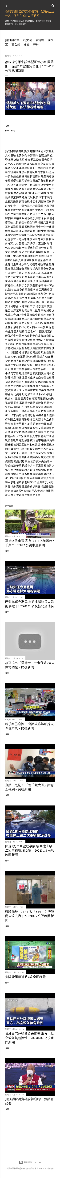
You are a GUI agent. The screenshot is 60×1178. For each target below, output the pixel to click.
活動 (16, 469)
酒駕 (13, 197)
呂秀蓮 (47, 449)
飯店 (21, 428)
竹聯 (24, 344)
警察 (21, 243)
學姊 (48, 164)
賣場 (7, 306)
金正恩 (21, 356)
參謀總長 (49, 474)
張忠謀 (9, 344)
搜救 (51, 239)
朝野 (7, 256)
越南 (32, 151)
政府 (46, 252)
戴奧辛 (42, 348)
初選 (7, 381)
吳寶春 (41, 164)
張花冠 (14, 231)
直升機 (44, 239)
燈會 (38, 159)
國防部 (51, 193)
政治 (13, 130)
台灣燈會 (35, 369)
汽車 (41, 197)
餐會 (35, 189)
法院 (38, 231)
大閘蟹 (34, 348)
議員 (40, 205)
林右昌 (40, 273)
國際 (26, 436)
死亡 (27, 252)
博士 (52, 453)
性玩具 (41, 356)
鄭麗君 (36, 352)
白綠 (45, 168)
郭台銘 (16, 44)
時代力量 (37, 235)
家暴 (49, 247)
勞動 (43, 469)
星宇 (38, 440)
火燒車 (31, 302)
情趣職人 (46, 386)
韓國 (33, 356)
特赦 (18, 189)
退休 (30, 247)
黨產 (43, 176)
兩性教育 (29, 449)
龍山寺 (12, 314)
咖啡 (24, 302)
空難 (49, 352)
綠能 (29, 293)
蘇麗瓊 (12, 369)
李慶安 (9, 235)
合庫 (43, 365)
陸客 (29, 365)
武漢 (32, 478)
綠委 (30, 256)
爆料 (49, 243)
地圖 (40, 222)
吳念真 (26, 285)
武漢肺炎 (18, 478)
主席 (43, 214)
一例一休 (46, 226)
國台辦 (44, 268)
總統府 (26, 361)
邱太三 (37, 193)
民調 (52, 210)
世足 (21, 159)
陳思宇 (23, 172)
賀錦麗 (20, 495)
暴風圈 (34, 319)
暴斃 (24, 155)
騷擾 (21, 331)
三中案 (20, 369)
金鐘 (27, 348)
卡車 (13, 415)
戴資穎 (12, 319)
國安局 (43, 331)
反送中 (31, 453)
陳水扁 (12, 189)
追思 (38, 306)
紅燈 (24, 340)
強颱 (46, 323)
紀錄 (21, 461)
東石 (18, 453)
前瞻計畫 (29, 381)
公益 (10, 469)
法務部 (29, 193)
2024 (40, 323)
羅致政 (29, 218)
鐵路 (27, 440)
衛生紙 (31, 377)
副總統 (39, 415)
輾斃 (10, 461)
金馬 (49, 365)
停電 (18, 335)
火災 (16, 298)
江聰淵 (36, 365)
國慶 (51, 340)
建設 (29, 239)
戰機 (21, 226)
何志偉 (41, 172)
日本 (24, 423)
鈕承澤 (25, 164)
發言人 (14, 239)
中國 (24, 214)
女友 (18, 277)
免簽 (43, 423)
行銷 (41, 281)
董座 (30, 289)
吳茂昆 (36, 180)
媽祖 (37, 457)
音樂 (28, 398)
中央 (7, 273)
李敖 (21, 185)
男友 (13, 277)
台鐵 (32, 314)
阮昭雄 (9, 457)
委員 (35, 419)
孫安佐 (28, 180)
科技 (35, 289)
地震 (13, 377)
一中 (13, 256)
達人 (52, 402)
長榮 (38, 453)
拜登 (13, 495)
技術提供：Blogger (32, 1162)
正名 (35, 323)
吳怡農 (49, 482)
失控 (13, 176)
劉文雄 (47, 398)
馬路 (10, 298)
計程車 (51, 231)
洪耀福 (36, 185)
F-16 (51, 252)
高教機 (20, 486)
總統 (7, 394)
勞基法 (48, 319)
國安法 (42, 373)
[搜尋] (53, 5)
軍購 (51, 222)
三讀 (32, 306)
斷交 (24, 394)
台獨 (38, 340)
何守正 (14, 373)
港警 (37, 444)
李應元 (50, 428)
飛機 (7, 197)
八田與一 (16, 411)
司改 (32, 231)
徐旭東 (28, 260)
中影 (21, 205)
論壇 (46, 461)
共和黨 (28, 495)
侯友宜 (34, 210)
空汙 (13, 310)
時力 (43, 411)
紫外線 (17, 281)
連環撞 (50, 411)
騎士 (7, 415)
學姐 (15, 457)
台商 (24, 277)
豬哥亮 (20, 407)
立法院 (17, 419)
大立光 (20, 436)
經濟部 (39, 402)
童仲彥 (42, 247)
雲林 (49, 201)
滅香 (49, 310)
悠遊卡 (17, 327)
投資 (18, 176)
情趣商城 (16, 264)
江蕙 (34, 398)
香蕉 (41, 155)
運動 (21, 440)
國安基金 (49, 151)
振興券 (36, 486)
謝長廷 (31, 423)
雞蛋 (13, 180)
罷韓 (7, 474)
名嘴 (7, 432)
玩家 (40, 293)
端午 (24, 222)
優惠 (49, 306)
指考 (38, 394)
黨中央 (40, 461)
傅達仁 (9, 365)
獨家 (34, 327)
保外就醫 (27, 189)
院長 (52, 415)
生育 (7, 264)
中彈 (30, 155)
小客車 (34, 201)
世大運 (23, 390)
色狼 (7, 247)
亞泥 (46, 256)
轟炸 (35, 155)
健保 (13, 432)
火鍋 (18, 361)
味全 (43, 444)
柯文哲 (27, 40)
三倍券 (28, 486)
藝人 (32, 436)
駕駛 (18, 310)
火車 (37, 411)
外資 (43, 185)
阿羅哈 (26, 319)
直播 (13, 449)
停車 (52, 302)
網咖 (29, 344)
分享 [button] (7, 126)
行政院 (9, 419)
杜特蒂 (17, 344)
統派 (40, 260)
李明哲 (14, 252)
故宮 (17, 398)
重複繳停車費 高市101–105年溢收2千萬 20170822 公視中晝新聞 (29, 543)
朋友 (35, 256)
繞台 (16, 390)
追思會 (31, 415)
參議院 (41, 490)
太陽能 (22, 293)
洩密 (18, 210)
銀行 (10, 331)
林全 (46, 415)
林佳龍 (34, 205)
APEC (14, 356)
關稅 (21, 151)
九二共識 (38, 168)
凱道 (16, 402)
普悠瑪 (17, 164)
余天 (38, 386)
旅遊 (38, 423)
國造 (32, 226)
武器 (45, 222)
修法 (40, 285)
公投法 (28, 323)
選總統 (50, 444)
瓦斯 (38, 298)
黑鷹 (40, 474)
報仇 (7, 411)
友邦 (35, 390)
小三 (38, 243)
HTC (36, 331)
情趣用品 (26, 235)
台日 (13, 423)
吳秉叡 (37, 218)
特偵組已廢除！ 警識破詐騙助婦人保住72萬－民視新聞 (29, 726)
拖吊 (18, 302)
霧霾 (27, 369)
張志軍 (36, 268)
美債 (26, 151)
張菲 (46, 344)
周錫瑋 (42, 201)
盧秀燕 (23, 457)
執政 (51, 268)
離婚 (21, 373)
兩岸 (45, 260)
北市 (15, 243)
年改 (7, 210)
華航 (18, 465)
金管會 (9, 327)
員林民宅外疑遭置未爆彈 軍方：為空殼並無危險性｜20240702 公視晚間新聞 (29, 1037)
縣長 (43, 436)
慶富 (24, 365)
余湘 (49, 469)
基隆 (46, 273)
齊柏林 (9, 407)
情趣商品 (10, 436)
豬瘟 (27, 159)
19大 (7, 352)
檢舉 (46, 402)
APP (18, 314)
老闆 (46, 407)
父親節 (17, 222)
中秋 (43, 231)
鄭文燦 (26, 210)
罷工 (33, 159)
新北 (40, 419)
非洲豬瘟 (13, 172)
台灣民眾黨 (20, 444)
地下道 (45, 302)
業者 (16, 193)
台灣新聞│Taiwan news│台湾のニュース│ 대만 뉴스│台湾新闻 (30, 13)
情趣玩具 (32, 172)
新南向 (31, 277)
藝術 (27, 231)
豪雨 (21, 201)
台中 (15, 205)
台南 (32, 411)
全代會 (26, 335)
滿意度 (20, 381)
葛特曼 (28, 168)
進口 (13, 247)
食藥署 (25, 314)
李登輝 (14, 185)
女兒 (7, 252)
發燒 (18, 482)
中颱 (37, 314)
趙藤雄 (23, 239)
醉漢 (21, 193)
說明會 (12, 335)
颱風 (26, 44)
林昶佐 (31, 444)
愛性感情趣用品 (28, 490)
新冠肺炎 (46, 478)
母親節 (45, 218)
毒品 (48, 185)
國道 (13, 268)
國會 (38, 226)
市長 (37, 436)
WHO (33, 482)
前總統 (51, 390)
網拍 (7, 449)
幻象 (43, 352)
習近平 (36, 214)
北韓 (28, 356)
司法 (24, 419)
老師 (24, 247)
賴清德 (40, 40)
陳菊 (18, 197)
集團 (10, 159)
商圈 (27, 298)
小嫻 (7, 373)
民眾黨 (34, 474)
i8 (42, 340)
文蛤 (7, 155)
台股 (16, 289)
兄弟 (13, 361)
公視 (27, 201)
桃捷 (7, 398)
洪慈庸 (34, 285)
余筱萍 (31, 457)
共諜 (24, 432)
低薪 (32, 407)
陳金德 (34, 361)
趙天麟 (50, 361)
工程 (46, 210)
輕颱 (40, 319)
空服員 (45, 453)
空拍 (18, 432)
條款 (43, 335)
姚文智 (17, 235)
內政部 (36, 310)
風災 (21, 252)
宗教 (43, 310)
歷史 (46, 432)
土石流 (9, 201)
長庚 (23, 398)
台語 (27, 407)
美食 (46, 281)
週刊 (43, 243)
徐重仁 (12, 285)
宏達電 (29, 331)
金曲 (15, 260)
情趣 (10, 193)
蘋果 (30, 281)
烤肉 (40, 344)
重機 (7, 268)
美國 (18, 423)
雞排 (49, 335)
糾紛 (7, 302)
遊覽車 (28, 428)
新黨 (35, 373)
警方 (16, 331)
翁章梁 (50, 377)
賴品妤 (39, 449)
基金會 (48, 189)
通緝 (46, 155)
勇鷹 (7, 486)
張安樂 (17, 340)
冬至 (18, 474)
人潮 (35, 281)
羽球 (18, 319)
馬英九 (42, 390)
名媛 (18, 155)
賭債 (13, 302)
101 (13, 398)
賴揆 (45, 381)
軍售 (7, 226)
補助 (40, 264)
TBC (7, 185)
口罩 (26, 478)
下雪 (51, 369)
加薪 (48, 327)
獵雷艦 (28, 352)
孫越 (51, 180)
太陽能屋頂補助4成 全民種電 (25, 977)
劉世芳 (36, 239)
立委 (33, 461)
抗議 (24, 465)
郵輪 (46, 289)
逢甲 (21, 298)
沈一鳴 (9, 478)
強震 (24, 377)
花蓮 (18, 377)
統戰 (49, 457)
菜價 (49, 314)
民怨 (40, 210)
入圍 (20, 260)
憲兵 (49, 277)
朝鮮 (47, 356)
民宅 (49, 197)
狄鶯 (43, 457)
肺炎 (36, 44)
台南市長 (41, 377)
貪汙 (13, 273)
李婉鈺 (9, 428)
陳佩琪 (50, 348)
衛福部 (33, 264)
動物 (48, 172)
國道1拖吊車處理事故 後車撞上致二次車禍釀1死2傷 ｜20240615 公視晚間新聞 (29, 850)
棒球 (30, 390)
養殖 (52, 323)
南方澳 (12, 465)
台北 (13, 394)
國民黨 (26, 176)
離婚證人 (24, 469)
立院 (18, 273)
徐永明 (17, 365)
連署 (21, 168)
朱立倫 (48, 419)
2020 (7, 214)
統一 (51, 260)
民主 (27, 461)
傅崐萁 (9, 243)
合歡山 (44, 369)
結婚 (49, 298)
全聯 (18, 285)
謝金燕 (20, 268)
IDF (10, 260)
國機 (27, 226)
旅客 (7, 310)
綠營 (21, 323)
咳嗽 (13, 482)
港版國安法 (47, 486)
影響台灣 (27, 310)
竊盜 (34, 293)
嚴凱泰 (33, 164)
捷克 (7, 490)
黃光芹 (45, 159)
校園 (7, 180)
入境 (21, 306)
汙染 (21, 231)
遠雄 (21, 352)
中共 (30, 465)
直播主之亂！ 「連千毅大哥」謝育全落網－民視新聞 (29, 787)
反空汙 (14, 168)
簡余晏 (50, 373)
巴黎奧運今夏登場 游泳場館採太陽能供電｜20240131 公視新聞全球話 (29, 604)
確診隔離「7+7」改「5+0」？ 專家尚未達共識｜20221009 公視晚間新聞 (29, 915)
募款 (40, 189)
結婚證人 (33, 432)
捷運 (18, 394)
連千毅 (20, 449)
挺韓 (13, 474)
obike (44, 394)
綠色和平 (32, 222)
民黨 (33, 273)
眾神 (21, 402)
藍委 (41, 256)
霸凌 (40, 432)
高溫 (10, 281)
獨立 (10, 218)
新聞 (10, 402)
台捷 (48, 490)
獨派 (34, 260)
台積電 (23, 289)
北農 (13, 381)
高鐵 (18, 415)
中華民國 (16, 214)
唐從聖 (20, 348)
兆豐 (18, 256)
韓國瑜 (39, 151)
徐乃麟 (12, 348)
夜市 (32, 440)
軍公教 (41, 327)
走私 (30, 197)
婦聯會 (14, 306)
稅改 (43, 314)
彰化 (45, 264)
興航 (35, 197)
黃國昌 (39, 252)
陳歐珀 (14, 440)
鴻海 (10, 289)
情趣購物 (35, 176)
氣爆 (33, 298)
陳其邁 (42, 361)
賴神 (24, 453)
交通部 (42, 428)
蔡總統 (39, 381)
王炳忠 (28, 373)
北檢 (13, 210)
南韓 (38, 469)
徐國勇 (14, 352)
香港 (29, 419)
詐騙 (16, 159)
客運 (35, 428)
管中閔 (28, 185)
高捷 (49, 394)
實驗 (13, 155)
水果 (46, 205)
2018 (27, 386)
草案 (27, 306)
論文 (13, 453)
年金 (32, 386)
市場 (49, 423)
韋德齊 (14, 490)
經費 (51, 264)
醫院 (32, 469)
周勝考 (28, 268)
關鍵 (15, 428)
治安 (27, 243)
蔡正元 (20, 180)
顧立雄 (31, 394)
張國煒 (45, 440)
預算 (27, 205)
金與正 (41, 482)
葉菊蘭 (17, 218)
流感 (32, 252)
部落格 (44, 180)
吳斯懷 (26, 474)
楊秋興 (48, 465)
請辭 (7, 377)
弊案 (24, 256)
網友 (43, 193)
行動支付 (26, 327)
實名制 (26, 482)
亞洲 (41, 289)
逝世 (43, 306)
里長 (52, 205)
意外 (44, 298)
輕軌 (38, 302)
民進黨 (50, 176)
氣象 (24, 281)
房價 (32, 243)
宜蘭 (49, 436)
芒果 (29, 214)
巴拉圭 (20, 386)
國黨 (27, 273)
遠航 (24, 197)
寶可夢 (47, 293)
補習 (35, 247)
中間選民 (38, 465)
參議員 (14, 226)
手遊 (52, 432)
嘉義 (24, 415)
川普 (49, 214)
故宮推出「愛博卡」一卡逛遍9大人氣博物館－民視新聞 (30, 665)
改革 (10, 390)
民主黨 (36, 495)
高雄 (40, 398)
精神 (10, 340)
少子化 (25, 264)
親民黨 (47, 235)
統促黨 (31, 340)
